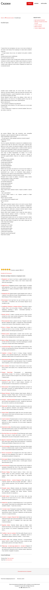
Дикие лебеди (5, 340)
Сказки (6, 3)
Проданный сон (5, 279)
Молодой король (6, 488)
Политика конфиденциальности (8, 578)
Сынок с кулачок (38, 24)
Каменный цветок (6, 380)
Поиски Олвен (5, 412)
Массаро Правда (6, 472)
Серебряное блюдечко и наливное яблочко (12, 306)
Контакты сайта (20, 578)
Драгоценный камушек (40, 20)
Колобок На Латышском (6, 273)
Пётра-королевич (6, 320)
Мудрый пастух (5, 285)
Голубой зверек (5, 496)
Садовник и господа (7, 353)
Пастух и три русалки (7, 452)
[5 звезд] (9, 269)
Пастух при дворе (6, 446)
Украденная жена (6, 293)
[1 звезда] (2, 269)
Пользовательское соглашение (24, 571)
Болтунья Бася (9, 559)
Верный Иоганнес (6, 393)
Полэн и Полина (6, 327)
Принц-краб (4, 406)
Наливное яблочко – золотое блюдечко (11, 480)
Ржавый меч (4, 502)
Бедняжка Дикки (6, 525)
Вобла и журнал (38, 26)
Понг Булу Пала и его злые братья (9, 433)
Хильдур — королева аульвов (8, 399)
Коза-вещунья (5, 300)
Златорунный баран (6, 346)
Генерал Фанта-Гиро (7, 372)
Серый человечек (6, 418)
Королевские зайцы (6, 427)
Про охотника (10, 558)
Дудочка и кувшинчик (7, 439)
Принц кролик (5, 386)
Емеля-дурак (5, 459)
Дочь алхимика (5, 365)
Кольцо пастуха (5, 314)
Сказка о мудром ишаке (40, 28)
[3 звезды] (6, 269)
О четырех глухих (6, 509)
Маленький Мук (5, 465)
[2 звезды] (4, 269)
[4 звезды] (8, 269)
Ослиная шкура (5, 539)
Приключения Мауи (6, 359)
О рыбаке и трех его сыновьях (9, 533)
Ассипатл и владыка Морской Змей (10, 517)
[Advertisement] (11, 36)
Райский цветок (5, 333)
